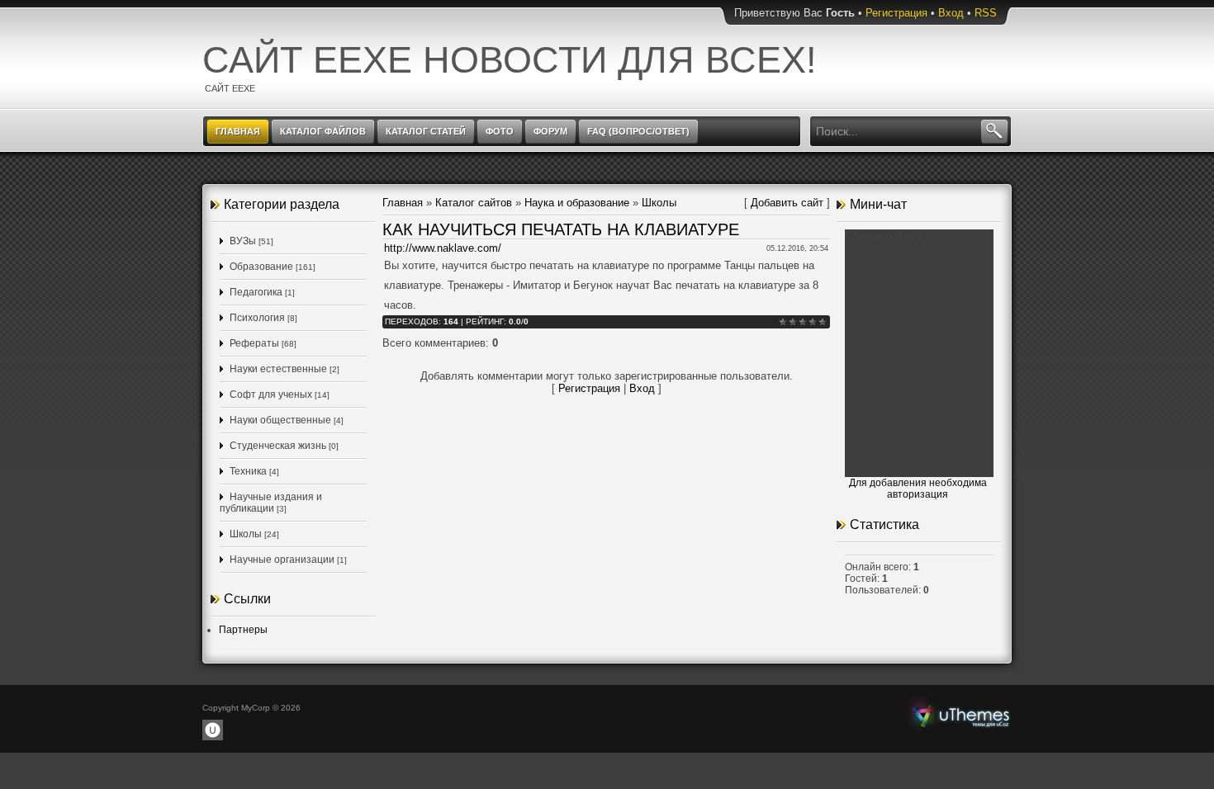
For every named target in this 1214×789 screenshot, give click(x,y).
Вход (951, 13)
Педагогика (256, 292)
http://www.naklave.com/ (442, 248)
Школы (246, 534)
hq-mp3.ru (960, 715)
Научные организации (282, 559)
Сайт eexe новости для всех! (509, 60)
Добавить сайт (787, 202)
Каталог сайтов (473, 202)
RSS (986, 13)
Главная (402, 202)
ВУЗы (243, 241)
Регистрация (896, 13)
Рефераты (254, 343)
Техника (248, 471)
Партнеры (243, 629)
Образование (261, 266)
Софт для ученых (271, 394)
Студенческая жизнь (278, 445)
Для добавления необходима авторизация (918, 488)
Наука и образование (576, 202)
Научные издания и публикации (271, 502)
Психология (257, 318)
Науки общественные (280, 420)
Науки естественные (278, 369)
